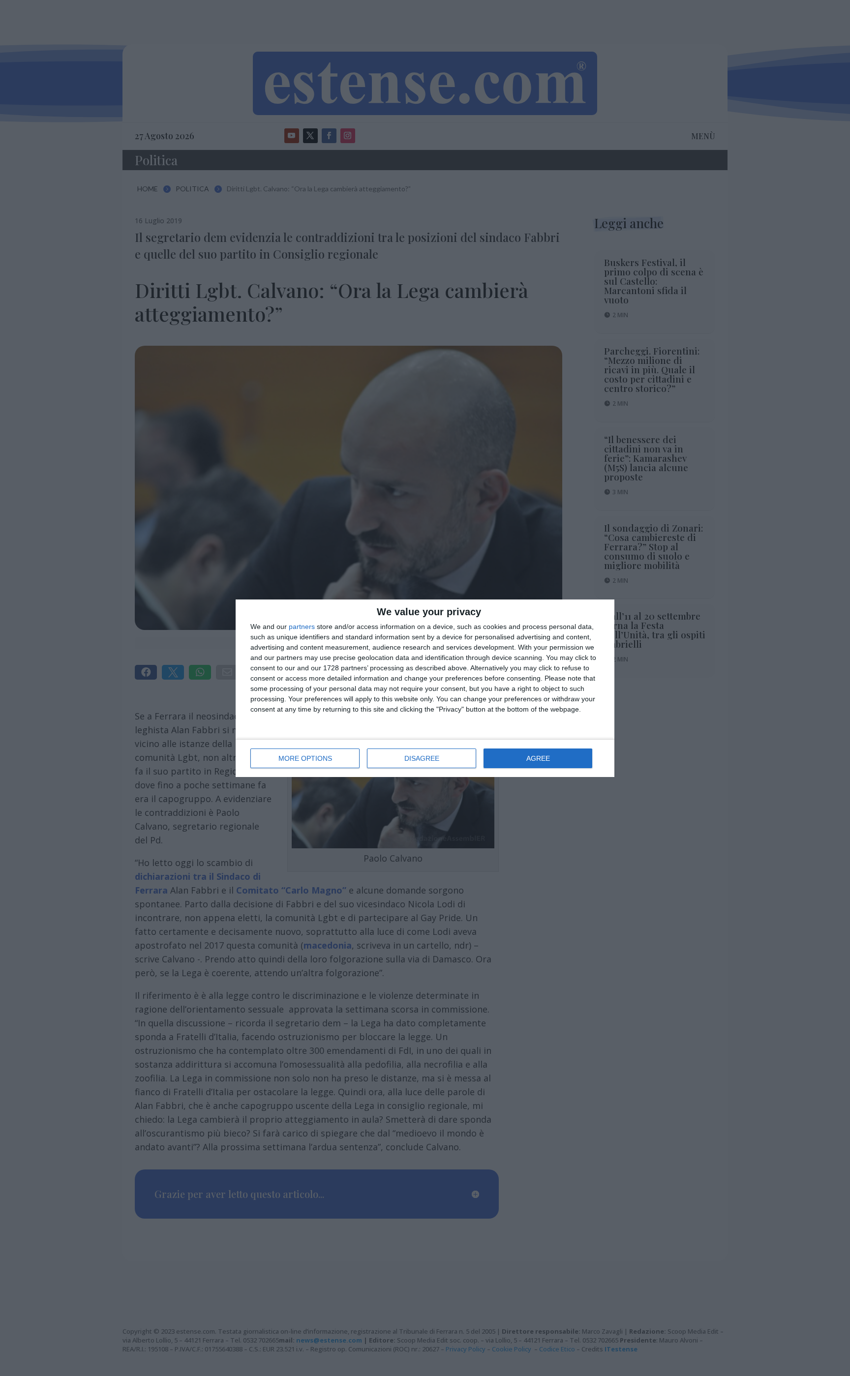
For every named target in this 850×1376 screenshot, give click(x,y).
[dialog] (425, 688)
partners (302, 626)
